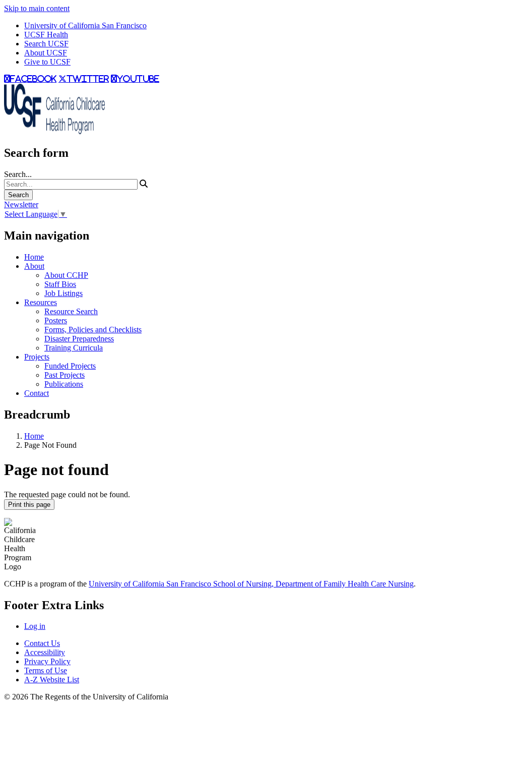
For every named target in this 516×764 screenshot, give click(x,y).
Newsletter (21, 204)
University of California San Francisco (85, 25)
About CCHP (66, 275)
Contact (36, 393)
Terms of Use (45, 670)
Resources (40, 302)
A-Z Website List (51, 679)
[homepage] (54, 131)
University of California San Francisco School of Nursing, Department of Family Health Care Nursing (251, 583)
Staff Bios (60, 284)
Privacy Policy (47, 661)
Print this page (29, 504)
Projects (36, 356)
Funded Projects (70, 366)
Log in (34, 626)
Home (34, 257)
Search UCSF (46, 43)
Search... (18, 174)
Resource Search (71, 311)
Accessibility (44, 652)
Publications (63, 384)
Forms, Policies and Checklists (93, 329)
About (34, 266)
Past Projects (64, 375)
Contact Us (42, 643)
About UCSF (45, 52)
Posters (55, 320)
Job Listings (63, 293)
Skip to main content (37, 8)
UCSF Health (46, 34)
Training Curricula (73, 347)
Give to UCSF (47, 61)
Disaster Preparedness (79, 338)
